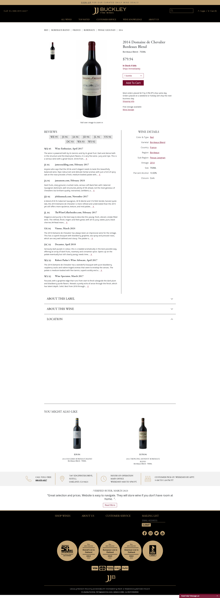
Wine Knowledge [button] (132, 19)
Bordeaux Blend (60, 30)
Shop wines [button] (62, 516)
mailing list (150, 516)
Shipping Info (128, 101)
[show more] (86, 159)
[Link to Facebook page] (144, 533)
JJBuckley (109, 11)
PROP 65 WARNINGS (126, 589)
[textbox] (181, 11)
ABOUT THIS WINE (60, 309)
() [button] (213, 11)
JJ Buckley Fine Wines (89, 592)
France (77, 30)
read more (110, 505)
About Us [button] (154, 19)
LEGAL (72, 589)
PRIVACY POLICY (84, 589)
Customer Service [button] (118, 516)
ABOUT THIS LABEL (61, 299)
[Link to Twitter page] (156, 533)
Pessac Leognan (106, 30)
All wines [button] (66, 19)
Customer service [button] (106, 19)
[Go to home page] (110, 578)
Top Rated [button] (84, 19)
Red (46, 30)
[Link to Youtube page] (162, 533)
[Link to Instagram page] (150, 533)
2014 (121, 30)
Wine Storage (128, 109)
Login (203, 11)
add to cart (133, 83)
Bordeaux (89, 30)
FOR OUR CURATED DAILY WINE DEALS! (110, 2)
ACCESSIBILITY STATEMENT (104, 589)
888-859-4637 (41, 480)
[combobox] (177, 11)
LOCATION (55, 319)
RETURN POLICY (143, 589)
